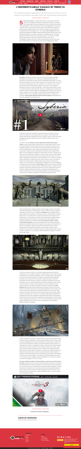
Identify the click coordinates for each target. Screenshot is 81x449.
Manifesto (41, 3)
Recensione (28, 434)
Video (36, 1)
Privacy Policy (44, 437)
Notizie (22, 1)
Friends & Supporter (48, 3)
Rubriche (43, 1)
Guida (27, 438)
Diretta (56, 1)
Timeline (55, 3)
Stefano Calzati (45, 17)
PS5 (21, 3)
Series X (25, 3)
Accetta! (71, 445)
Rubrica (27, 437)
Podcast (50, 1)
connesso (25, 419)
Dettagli (68, 442)
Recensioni (30, 1)
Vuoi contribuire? (62, 3)
